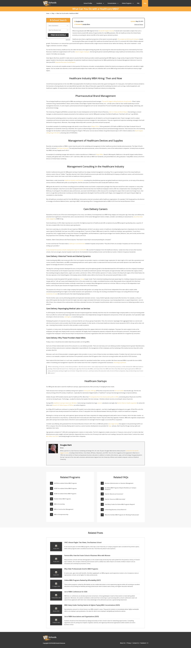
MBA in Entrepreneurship (61, 514)
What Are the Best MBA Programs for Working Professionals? (122, 515)
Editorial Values (138, 24)
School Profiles (88, 3)
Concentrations (112, 3)
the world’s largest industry (106, 31)
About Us (122, 643)
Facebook (143, 643)
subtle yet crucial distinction (77, 243)
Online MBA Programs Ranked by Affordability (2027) (82, 580)
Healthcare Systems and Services (73, 180)
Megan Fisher (95, 126)
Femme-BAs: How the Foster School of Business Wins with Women (87, 555)
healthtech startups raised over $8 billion (65, 403)
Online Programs (126, 3)
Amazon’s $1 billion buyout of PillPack (62, 405)
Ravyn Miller (99, 154)
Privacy (129, 643)
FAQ (138, 3)
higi (110, 426)
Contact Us (136, 643)
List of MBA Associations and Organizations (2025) (81, 616)
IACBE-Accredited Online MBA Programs (65, 493)
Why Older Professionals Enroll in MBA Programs (81, 569)
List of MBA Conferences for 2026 (75, 592)
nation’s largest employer (82, 52)
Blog (145, 3)
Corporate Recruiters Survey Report (65, 62)
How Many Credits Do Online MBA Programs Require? (120, 504)
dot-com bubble (119, 390)
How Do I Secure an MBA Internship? (115, 499)
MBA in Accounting (59, 504)
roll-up (82, 279)
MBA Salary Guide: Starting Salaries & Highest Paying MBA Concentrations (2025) (92, 605)
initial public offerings (90, 390)
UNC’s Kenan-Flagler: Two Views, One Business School (82, 542)
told (118, 112)
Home (47, 13)
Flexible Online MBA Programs (62, 499)
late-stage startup (114, 424)
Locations (99, 3)
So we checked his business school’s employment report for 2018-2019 (66, 250)
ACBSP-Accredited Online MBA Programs (65, 488)
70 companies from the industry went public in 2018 (103, 397)
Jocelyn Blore (86, 24)
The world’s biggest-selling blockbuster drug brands (116, 101)
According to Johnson (120, 362)
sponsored (68, 39)
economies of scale (51, 294)
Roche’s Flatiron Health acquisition (127, 403)
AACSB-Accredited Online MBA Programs (65, 483)
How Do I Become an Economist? (114, 494)
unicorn (99, 403)
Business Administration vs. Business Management (119, 483)
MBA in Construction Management (63, 509)
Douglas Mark (79, 21)
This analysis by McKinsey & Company (128, 39)
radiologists (67, 317)
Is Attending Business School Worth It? (115, 509)
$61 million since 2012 (52, 436)
